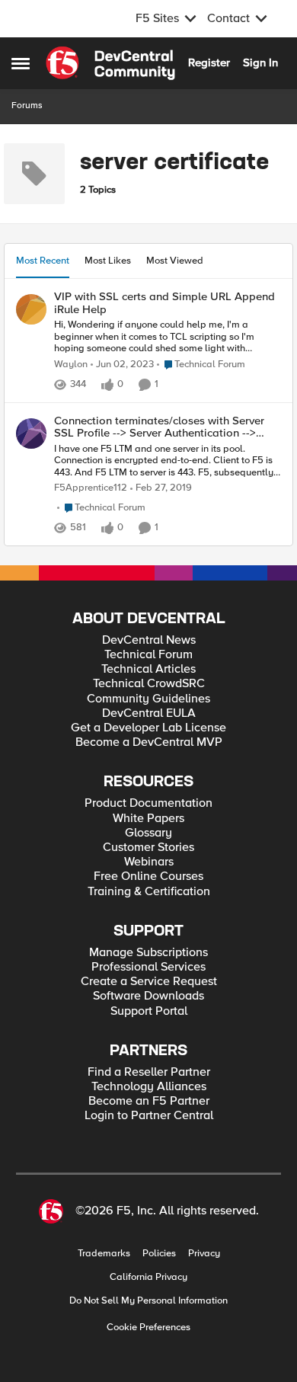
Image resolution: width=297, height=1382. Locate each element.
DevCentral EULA (149, 713)
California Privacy (148, 1277)
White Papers (148, 818)
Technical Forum (148, 655)
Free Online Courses (148, 876)
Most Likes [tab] (108, 260)
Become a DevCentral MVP (148, 742)
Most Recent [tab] (42, 260)
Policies (159, 1253)
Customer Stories (148, 847)
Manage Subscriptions (148, 952)
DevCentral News (149, 640)
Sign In (260, 62)
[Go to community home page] (110, 63)
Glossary (148, 833)
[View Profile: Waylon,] (31, 309)
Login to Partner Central (149, 1115)
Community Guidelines (148, 699)
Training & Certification (149, 892)
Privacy (204, 1253)
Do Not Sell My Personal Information (148, 1301)
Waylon (71, 364)
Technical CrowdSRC (149, 684)
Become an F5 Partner (148, 1101)
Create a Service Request (149, 981)
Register (209, 62)
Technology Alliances (148, 1087)
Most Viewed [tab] (174, 260)
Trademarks (104, 1253)
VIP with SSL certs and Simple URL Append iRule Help (164, 302)
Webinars (149, 862)
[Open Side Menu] (20, 63)
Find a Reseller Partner (149, 1072)
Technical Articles (148, 669)
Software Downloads (148, 996)
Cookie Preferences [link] (148, 1327)
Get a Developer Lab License (148, 728)
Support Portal (148, 1011)
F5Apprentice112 (90, 488)
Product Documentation (148, 803)
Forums (27, 105)
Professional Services (148, 967)
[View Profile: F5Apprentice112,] (31, 433)
